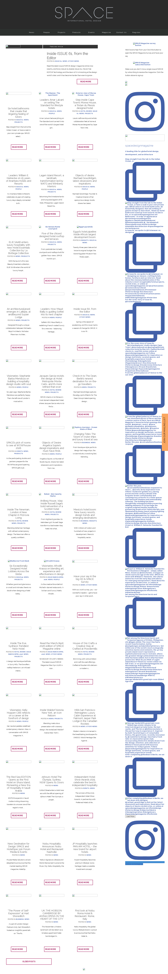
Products (76, 32)
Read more (86, 82)
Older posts (28, 961)
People (46, 32)
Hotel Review (86, 111)
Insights (85, 240)
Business (86, 442)
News (31, 32)
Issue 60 (85, 187)
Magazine (106, 32)
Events (91, 32)
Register (136, 32)
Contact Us (121, 32)
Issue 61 (58, 61)
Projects (61, 32)
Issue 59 (19, 577)
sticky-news (73, 61)
